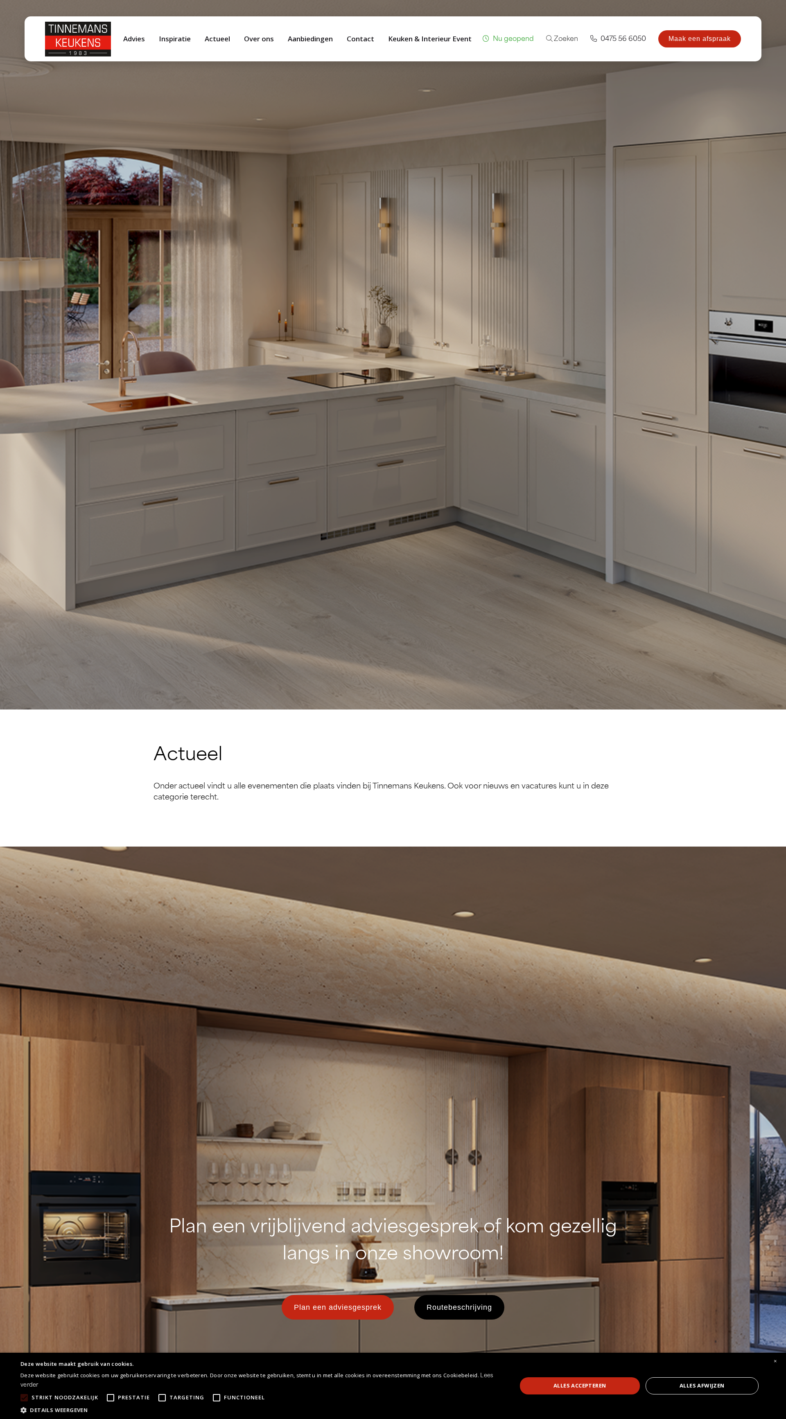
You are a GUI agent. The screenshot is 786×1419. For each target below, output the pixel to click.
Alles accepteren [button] (579, 1385)
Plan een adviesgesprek (338, 1307)
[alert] (393, 1386)
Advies (134, 38)
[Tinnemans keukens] (78, 39)
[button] (261, 1409)
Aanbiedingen (310, 38)
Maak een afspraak (700, 38)
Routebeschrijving (459, 1307)
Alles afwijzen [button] (702, 1385)
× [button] (775, 1361)
